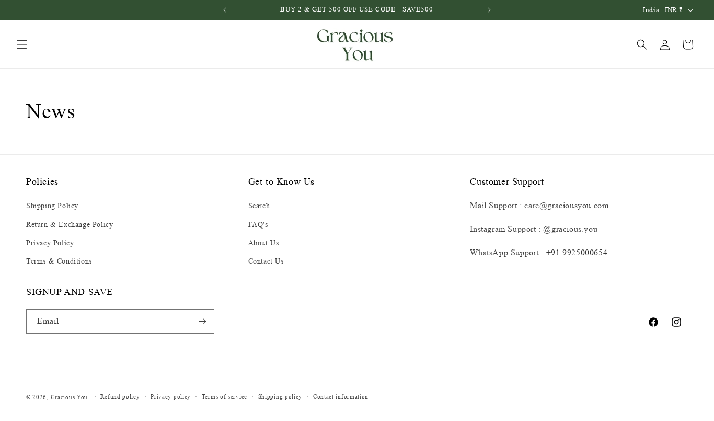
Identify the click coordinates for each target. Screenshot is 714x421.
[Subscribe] (202, 321)
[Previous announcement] (224, 10)
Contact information (340, 396)
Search (259, 206)
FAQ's (258, 225)
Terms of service (224, 396)
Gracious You (69, 397)
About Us (263, 243)
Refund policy (120, 396)
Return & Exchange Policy (69, 225)
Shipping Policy (52, 206)
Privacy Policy (50, 243)
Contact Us (266, 261)
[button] (21, 44)
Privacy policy (171, 396)
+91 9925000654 (576, 252)
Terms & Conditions (59, 261)
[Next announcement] (489, 10)
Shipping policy (280, 396)
